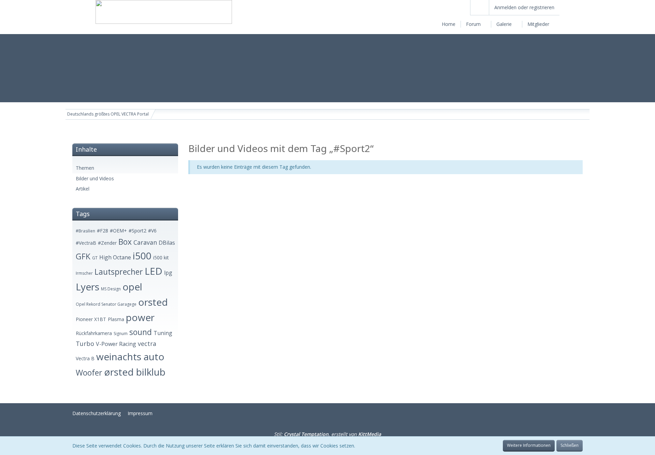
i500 (142, 255)
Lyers (87, 286)
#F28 (102, 230)
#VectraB (86, 243)
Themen (85, 168)
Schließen (570, 445)
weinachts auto (130, 356)
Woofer (89, 372)
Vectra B (85, 358)
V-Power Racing (116, 344)
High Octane (115, 257)
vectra (147, 343)
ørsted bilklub (134, 371)
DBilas (167, 242)
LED (153, 270)
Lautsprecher (118, 271)
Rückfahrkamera (94, 333)
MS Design (111, 289)
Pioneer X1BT (91, 319)
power (140, 317)
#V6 (152, 230)
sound (140, 332)
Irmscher (84, 273)
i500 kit (161, 257)
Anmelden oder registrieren (524, 7)
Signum (121, 333)
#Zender (107, 243)
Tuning (163, 333)
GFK (83, 256)
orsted (153, 301)
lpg (168, 272)
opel (132, 286)
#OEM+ (118, 230)
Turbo (85, 343)
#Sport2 (137, 230)
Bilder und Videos (95, 178)
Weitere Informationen (529, 445)
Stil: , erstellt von (327, 434)
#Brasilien (85, 231)
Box (125, 241)
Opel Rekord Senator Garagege (106, 304)
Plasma (116, 319)
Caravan (145, 242)
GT (95, 258)
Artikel (82, 188)
